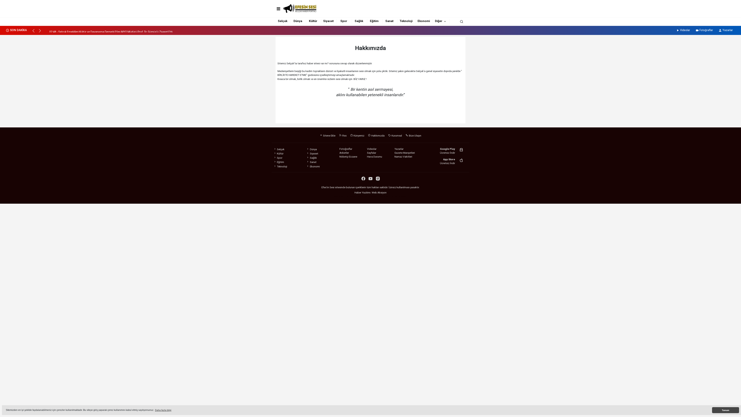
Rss (344, 135)
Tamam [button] (725, 410)
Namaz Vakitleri (403, 156)
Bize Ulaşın (414, 135)
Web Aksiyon (379, 192)
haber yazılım (386, 196)
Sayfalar (371, 152)
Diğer (438, 21)
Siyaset (328, 21)
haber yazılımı (341, 196)
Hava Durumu (374, 156)
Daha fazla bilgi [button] (163, 410)
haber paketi (356, 196)
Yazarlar (727, 30)
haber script (401, 196)
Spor (343, 21)
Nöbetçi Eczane (348, 156)
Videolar (685, 30)
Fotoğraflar (706, 30)
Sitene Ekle (328, 135)
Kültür (313, 21)
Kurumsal (396, 135)
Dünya (298, 21)
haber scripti (371, 196)
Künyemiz (358, 135)
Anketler (344, 152)
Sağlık (359, 21)
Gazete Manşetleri (404, 152)
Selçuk (282, 21)
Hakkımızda (378, 135)
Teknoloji (406, 21)
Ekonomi (424, 21)
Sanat (389, 21)
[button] (35, 32)
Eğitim (374, 21)
